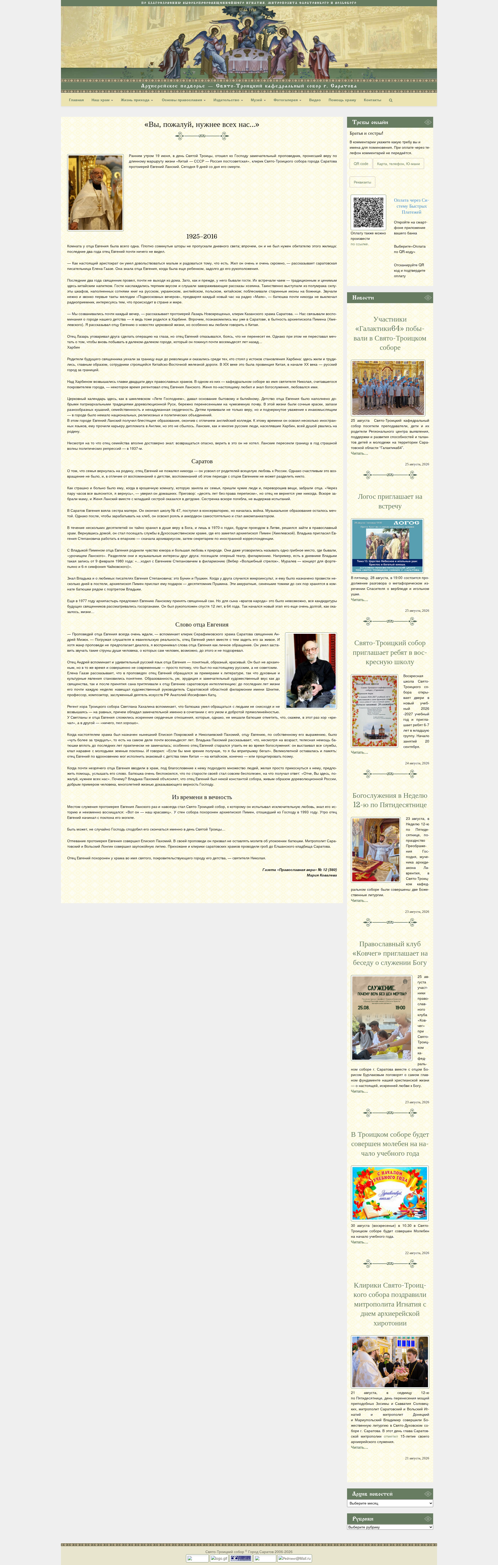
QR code (361, 163)
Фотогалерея (286, 99)
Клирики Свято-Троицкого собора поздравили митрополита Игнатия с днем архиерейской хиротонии (390, 1304)
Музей (257, 99)
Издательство (226, 99)
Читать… (359, 453)
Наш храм (101, 99)
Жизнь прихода (135, 99)
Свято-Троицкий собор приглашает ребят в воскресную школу (390, 652)
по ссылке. (360, 243)
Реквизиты (362, 182)
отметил (391, 1436)
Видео (315, 99)
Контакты (372, 99)
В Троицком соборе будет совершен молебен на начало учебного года (390, 1144)
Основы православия (182, 99)
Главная (76, 99)
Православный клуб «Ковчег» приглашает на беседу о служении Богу (390, 953)
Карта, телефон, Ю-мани (398, 163)
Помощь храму (342, 99)
